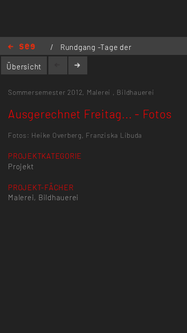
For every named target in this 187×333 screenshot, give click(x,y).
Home (21, 47)
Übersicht (23, 66)
